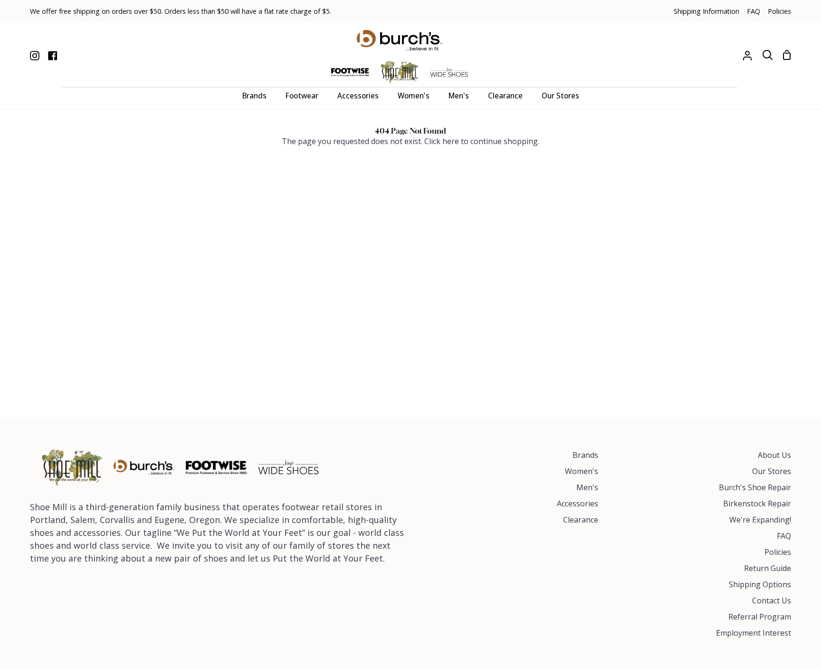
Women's (581, 471)
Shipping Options (760, 584)
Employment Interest (753, 633)
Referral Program (759, 616)
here (450, 141)
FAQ (784, 536)
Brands (585, 455)
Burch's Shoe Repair (755, 487)
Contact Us (771, 600)
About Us (774, 455)
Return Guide (767, 568)
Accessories (577, 503)
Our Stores (771, 471)
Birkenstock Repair (757, 503)
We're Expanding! (760, 519)
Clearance (580, 519)
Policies (777, 552)
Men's (587, 487)
